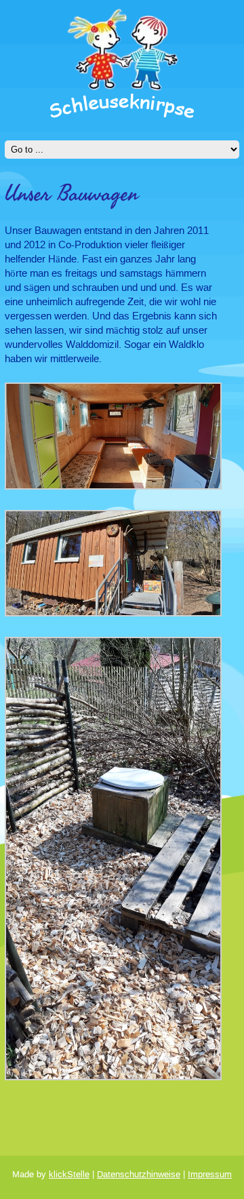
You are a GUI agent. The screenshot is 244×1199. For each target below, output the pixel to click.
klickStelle (69, 1174)
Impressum (210, 1174)
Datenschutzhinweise (138, 1174)
